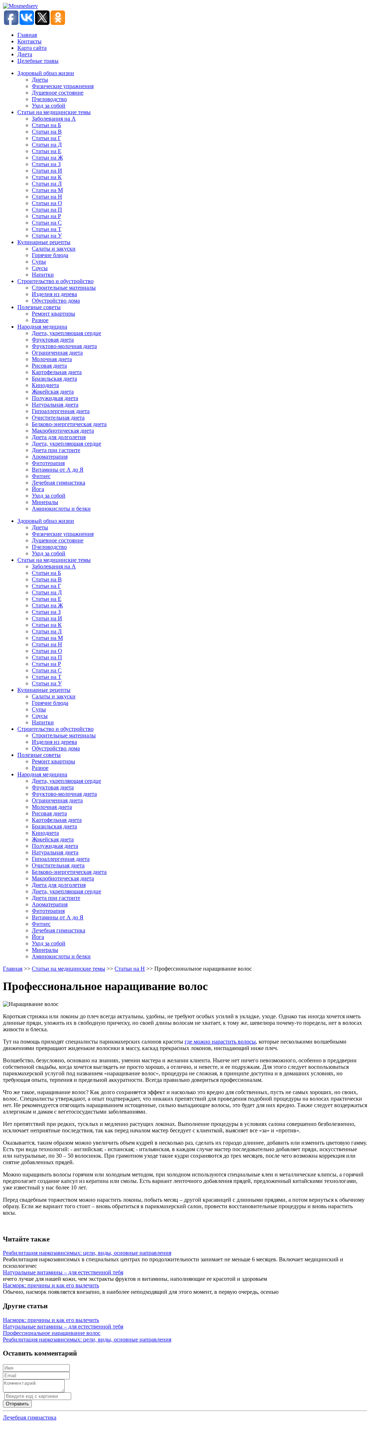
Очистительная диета (58, 418)
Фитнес (41, 476)
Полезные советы (39, 307)
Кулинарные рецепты (43, 242)
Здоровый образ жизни (45, 73)
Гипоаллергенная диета (61, 411)
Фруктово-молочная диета (64, 346)
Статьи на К (47, 177)
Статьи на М (47, 190)
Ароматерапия (50, 457)
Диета (24, 54)
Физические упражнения (63, 86)
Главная (27, 35)
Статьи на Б (46, 125)
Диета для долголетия (59, 437)
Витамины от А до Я (57, 470)
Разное (40, 320)
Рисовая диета (49, 366)
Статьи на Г (46, 138)
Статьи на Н (47, 197)
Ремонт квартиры (53, 314)
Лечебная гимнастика (58, 483)
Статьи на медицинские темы (54, 112)
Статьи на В (47, 132)
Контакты (29, 41)
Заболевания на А (54, 119)
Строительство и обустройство (55, 281)
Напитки (43, 275)
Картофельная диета (57, 372)
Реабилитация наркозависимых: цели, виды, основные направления (87, 1253)
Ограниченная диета (57, 353)
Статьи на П (47, 210)
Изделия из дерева (54, 294)
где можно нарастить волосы (220, 1042)
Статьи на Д (47, 145)
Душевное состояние (57, 93)
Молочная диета (52, 359)
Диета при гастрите (56, 450)
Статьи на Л (47, 184)
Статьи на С (47, 223)
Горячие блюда (50, 255)
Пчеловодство (49, 99)
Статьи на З (46, 164)
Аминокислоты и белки (61, 509)
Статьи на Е (46, 151)
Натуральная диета (55, 405)
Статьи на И (47, 171)
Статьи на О (47, 203)
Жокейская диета (53, 392)
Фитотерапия (48, 463)
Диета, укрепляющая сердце (66, 333)
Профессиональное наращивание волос (51, 1333)
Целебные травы (38, 61)
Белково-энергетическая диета (69, 424)
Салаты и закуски (54, 249)
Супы (39, 262)
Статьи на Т (46, 229)
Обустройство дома (56, 301)
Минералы (45, 502)
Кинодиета (45, 385)
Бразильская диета (54, 379)
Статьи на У (47, 236)
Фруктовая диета (53, 340)
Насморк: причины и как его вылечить (51, 1285)
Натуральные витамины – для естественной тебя (63, 1272)
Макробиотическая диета (63, 431)
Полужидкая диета (55, 398)
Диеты (40, 80)
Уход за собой (48, 106)
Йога (38, 489)
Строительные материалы (64, 288)
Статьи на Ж (47, 158)
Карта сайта (32, 48)
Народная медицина (42, 327)
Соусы (40, 268)
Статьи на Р (46, 216)
